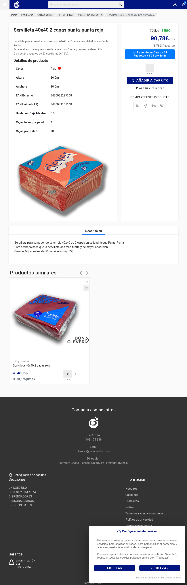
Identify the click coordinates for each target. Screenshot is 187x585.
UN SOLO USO (45, 14)
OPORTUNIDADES (20, 505)
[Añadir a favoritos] (86, 288)
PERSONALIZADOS (21, 501)
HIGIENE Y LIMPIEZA (22, 492)
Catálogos (131, 495)
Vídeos (130, 507)
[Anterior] (81, 273)
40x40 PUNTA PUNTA (90, 14)
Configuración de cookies (30, 475)
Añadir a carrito (152, 80)
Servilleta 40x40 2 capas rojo (31, 365)
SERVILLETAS (66, 14)
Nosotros (131, 488)
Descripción (93, 231)
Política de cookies (171, 577)
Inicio (14, 14)
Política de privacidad (147, 577)
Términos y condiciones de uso (145, 513)
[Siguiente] (87, 273)
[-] (142, 68)
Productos (27, 14)
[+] (157, 68)
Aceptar (115, 568)
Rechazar (159, 568)
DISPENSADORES (20, 496)
